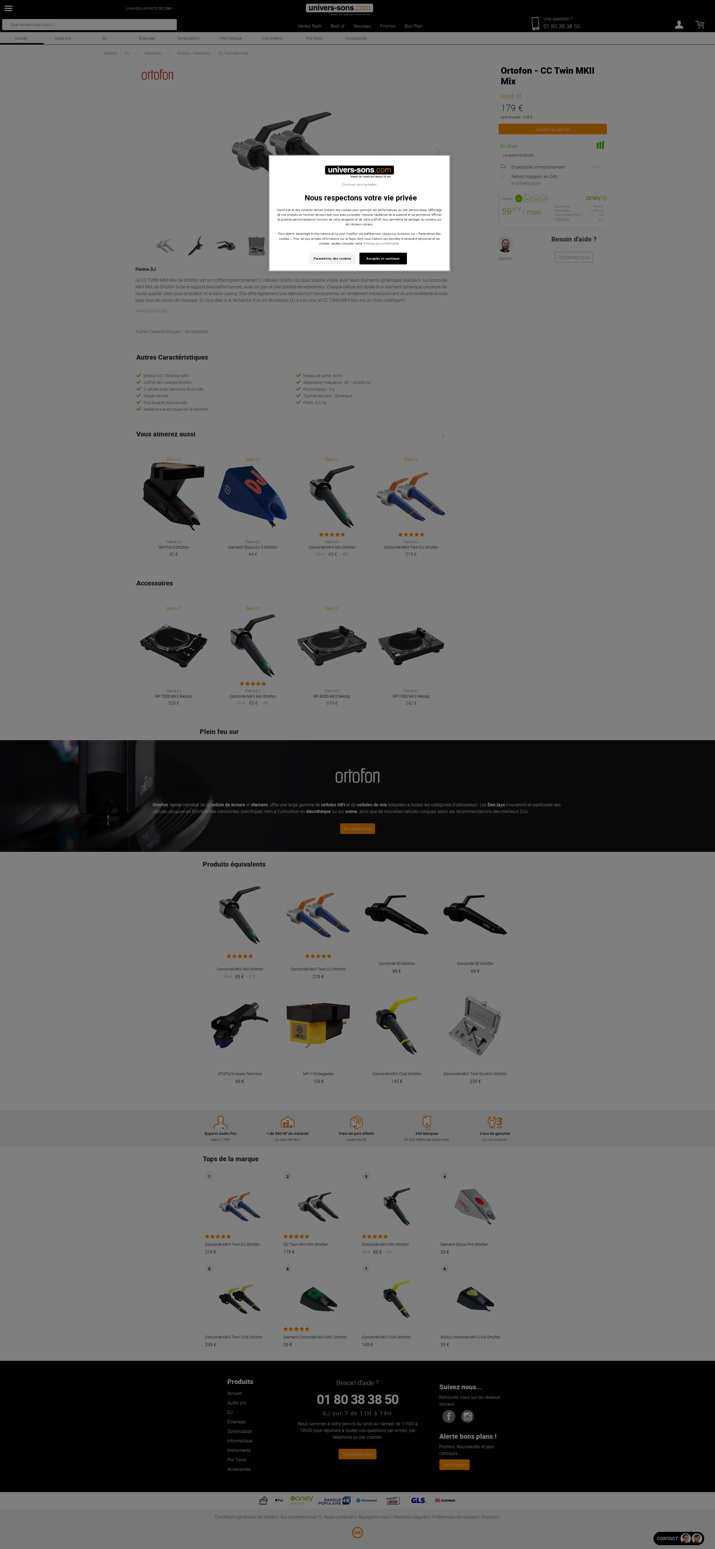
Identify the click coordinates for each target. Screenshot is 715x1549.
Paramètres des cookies (332, 258)
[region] (359, 213)
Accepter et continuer (383, 258)
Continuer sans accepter (359, 185)
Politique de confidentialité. (381, 243)
